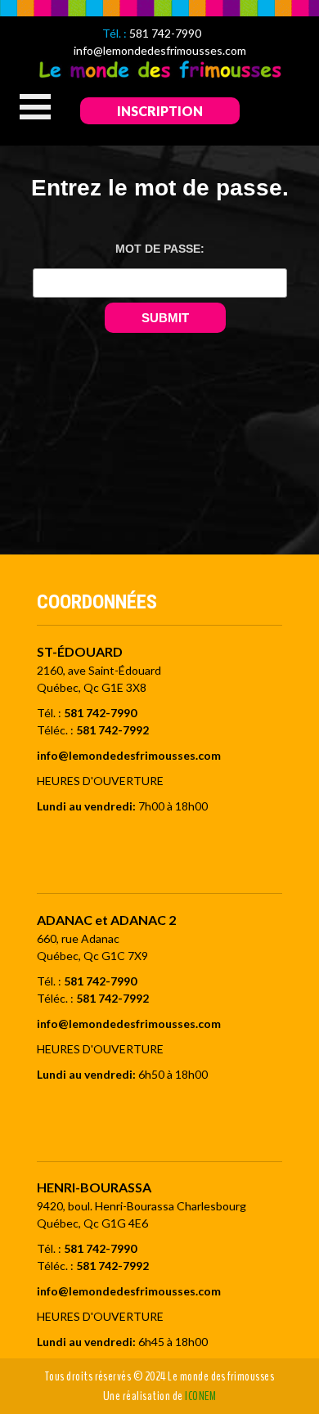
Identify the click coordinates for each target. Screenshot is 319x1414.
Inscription (160, 111)
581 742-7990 (165, 33)
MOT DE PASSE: (159, 248)
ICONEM (200, 1396)
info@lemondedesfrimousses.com (160, 50)
